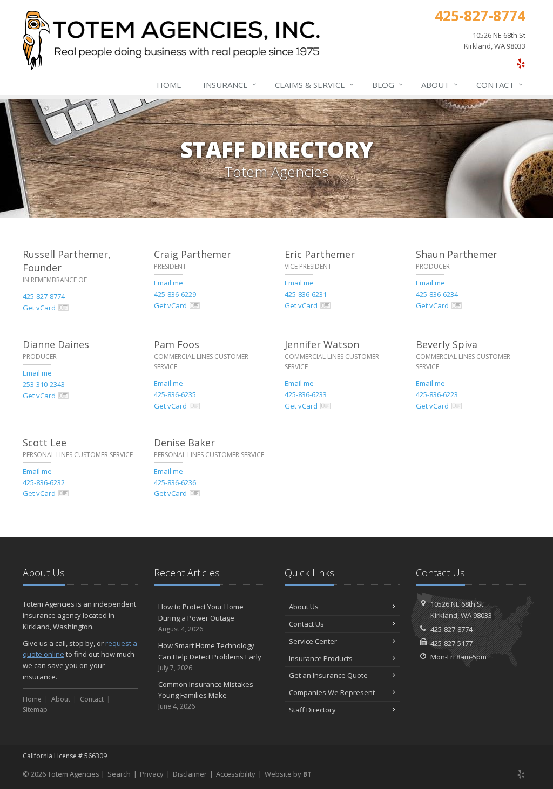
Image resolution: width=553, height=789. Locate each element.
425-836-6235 (175, 394)
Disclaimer (190, 774)
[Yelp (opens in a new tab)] (521, 63)
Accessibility (235, 774)
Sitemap (35, 709)
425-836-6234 (437, 294)
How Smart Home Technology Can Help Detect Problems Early (209, 656)
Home (169, 84)
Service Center (313, 641)
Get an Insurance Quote (328, 675)
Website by (288, 774)
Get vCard (39, 307)
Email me (168, 283)
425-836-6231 (306, 294)
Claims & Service (314, 84)
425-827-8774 (44, 296)
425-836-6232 (44, 482)
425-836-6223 (437, 394)
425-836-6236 (175, 482)
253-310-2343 (44, 384)
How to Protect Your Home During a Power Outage (201, 618)
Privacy (152, 774)
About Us (304, 606)
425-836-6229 (175, 294)
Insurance (230, 84)
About (439, 84)
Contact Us (306, 624)
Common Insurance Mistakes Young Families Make (205, 695)
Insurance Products (321, 658)
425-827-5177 (451, 643)
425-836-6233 (306, 394)
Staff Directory (312, 710)
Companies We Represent (332, 692)
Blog (387, 84)
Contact (499, 84)
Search (119, 774)
